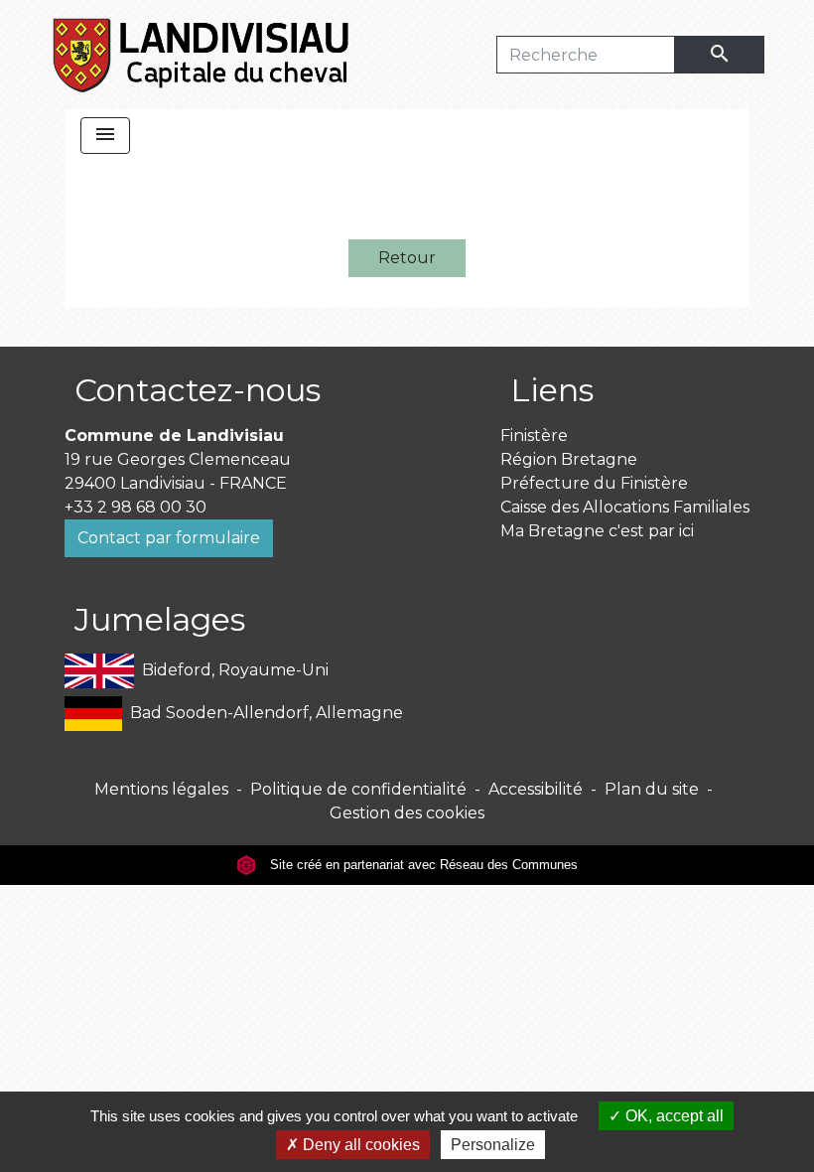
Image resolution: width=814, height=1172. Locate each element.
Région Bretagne (568, 459)
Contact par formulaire (168, 537)
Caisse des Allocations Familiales (624, 507)
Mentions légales (161, 789)
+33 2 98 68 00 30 (135, 507)
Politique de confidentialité (358, 789)
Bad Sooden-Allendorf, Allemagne (266, 712)
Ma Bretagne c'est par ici (597, 530)
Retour (407, 257)
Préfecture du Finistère (594, 483)
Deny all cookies (359, 1144)
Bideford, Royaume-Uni (235, 669)
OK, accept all (672, 1115)
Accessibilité (535, 789)
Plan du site (652, 789)
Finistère (534, 435)
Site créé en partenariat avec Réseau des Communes (422, 864)
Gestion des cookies (407, 813)
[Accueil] (202, 54)
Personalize (493, 1144)
